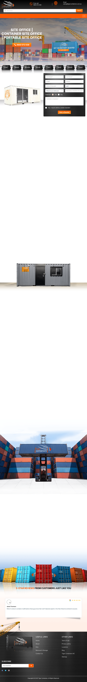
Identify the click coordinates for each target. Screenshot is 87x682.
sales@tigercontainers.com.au (72, 4)
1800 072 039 (37, 5)
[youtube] (9, 670)
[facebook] (3, 670)
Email (64, 2)
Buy (62, 94)
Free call (36, 3)
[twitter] (6, 670)
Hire (56, 94)
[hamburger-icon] (84, 16)
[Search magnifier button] (79, 10)
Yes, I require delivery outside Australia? (59, 107)
